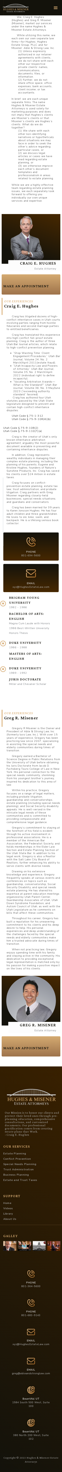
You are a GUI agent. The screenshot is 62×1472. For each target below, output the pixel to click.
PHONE (31, 552)
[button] (56, 8)
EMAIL (31, 583)
